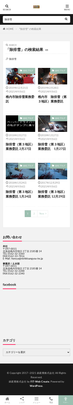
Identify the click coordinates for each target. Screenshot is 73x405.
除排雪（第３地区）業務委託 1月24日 (20, 194)
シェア (22, 402)
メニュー (36, 402)
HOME (10, 29)
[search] (66, 19)
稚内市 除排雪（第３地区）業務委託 (52, 99)
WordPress (36, 386)
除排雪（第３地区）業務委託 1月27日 (52, 147)
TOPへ (66, 402)
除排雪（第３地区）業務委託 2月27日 (20, 147)
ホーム (7, 402)
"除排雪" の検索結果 (30, 29)
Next (41, 213)
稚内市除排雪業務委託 (20, 99)
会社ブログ (28, 71)
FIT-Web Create (40, 381)
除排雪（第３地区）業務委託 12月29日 (52, 194)
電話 (51, 402)
